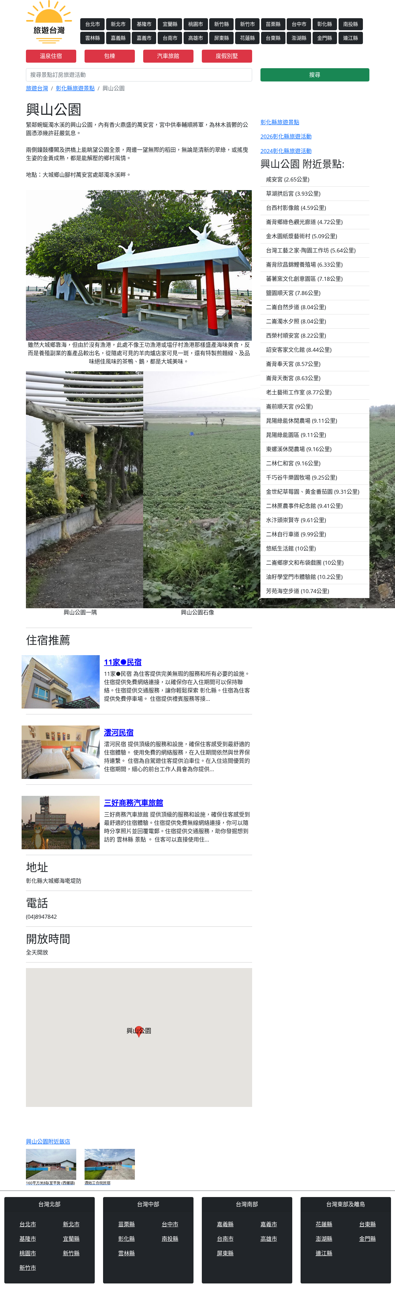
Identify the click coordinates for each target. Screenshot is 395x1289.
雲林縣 (92, 38)
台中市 (299, 24)
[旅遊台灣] (49, 21)
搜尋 (314, 74)
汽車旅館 (168, 56)
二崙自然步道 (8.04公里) (296, 307)
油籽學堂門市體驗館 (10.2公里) (304, 576)
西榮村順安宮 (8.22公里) (296, 335)
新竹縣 (221, 24)
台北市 (92, 24)
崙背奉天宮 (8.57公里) (293, 364)
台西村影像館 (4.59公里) (296, 207)
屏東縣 (221, 38)
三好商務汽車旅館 (133, 802)
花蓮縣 (247, 38)
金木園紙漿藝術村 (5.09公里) (301, 236)
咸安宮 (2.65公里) (287, 179)
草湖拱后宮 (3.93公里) (293, 193)
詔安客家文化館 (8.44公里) (298, 349)
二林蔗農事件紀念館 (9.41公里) (304, 505)
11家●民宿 (123, 662)
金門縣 (324, 38)
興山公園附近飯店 (48, 1141)
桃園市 (195, 24)
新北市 (118, 24)
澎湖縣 (299, 38)
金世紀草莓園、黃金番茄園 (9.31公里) (312, 491)
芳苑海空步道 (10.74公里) (297, 591)
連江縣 (350, 38)
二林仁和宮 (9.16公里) (293, 463)
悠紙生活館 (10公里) (291, 548)
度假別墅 (227, 56)
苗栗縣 (273, 24)
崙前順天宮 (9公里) (289, 406)
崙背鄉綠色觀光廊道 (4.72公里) (304, 222)
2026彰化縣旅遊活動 (286, 136)
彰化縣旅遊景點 (75, 88)
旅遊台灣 (37, 88)
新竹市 (247, 24)
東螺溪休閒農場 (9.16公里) (298, 449)
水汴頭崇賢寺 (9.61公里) (296, 520)
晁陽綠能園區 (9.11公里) (296, 435)
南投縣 (350, 24)
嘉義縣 (118, 38)
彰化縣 (324, 24)
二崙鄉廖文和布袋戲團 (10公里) (304, 562)
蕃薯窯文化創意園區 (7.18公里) (304, 278)
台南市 (170, 38)
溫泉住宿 (51, 56)
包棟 (109, 56)
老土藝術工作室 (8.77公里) (298, 392)
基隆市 (144, 24)
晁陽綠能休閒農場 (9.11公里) (301, 420)
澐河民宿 (119, 732)
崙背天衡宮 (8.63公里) (293, 378)
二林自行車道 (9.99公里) (296, 534)
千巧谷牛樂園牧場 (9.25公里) (301, 477)
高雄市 (195, 38)
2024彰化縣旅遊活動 (286, 151)
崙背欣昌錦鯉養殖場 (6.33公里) (304, 264)
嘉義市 (144, 38)
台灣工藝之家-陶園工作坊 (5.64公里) (311, 250)
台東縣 (273, 38)
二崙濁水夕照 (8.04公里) (296, 321)
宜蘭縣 (170, 24)
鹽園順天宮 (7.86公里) (293, 293)
